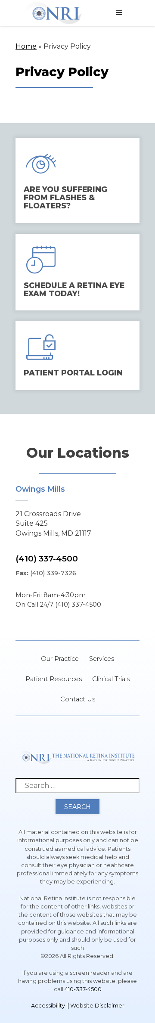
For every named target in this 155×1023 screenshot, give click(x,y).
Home (26, 46)
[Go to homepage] (53, 13)
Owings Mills (40, 488)
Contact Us (77, 699)
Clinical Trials (111, 679)
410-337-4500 (83, 989)
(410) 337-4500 (47, 559)
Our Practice (60, 659)
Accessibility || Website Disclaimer (77, 1005)
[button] (119, 13)
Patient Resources (53, 679)
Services (101, 659)
